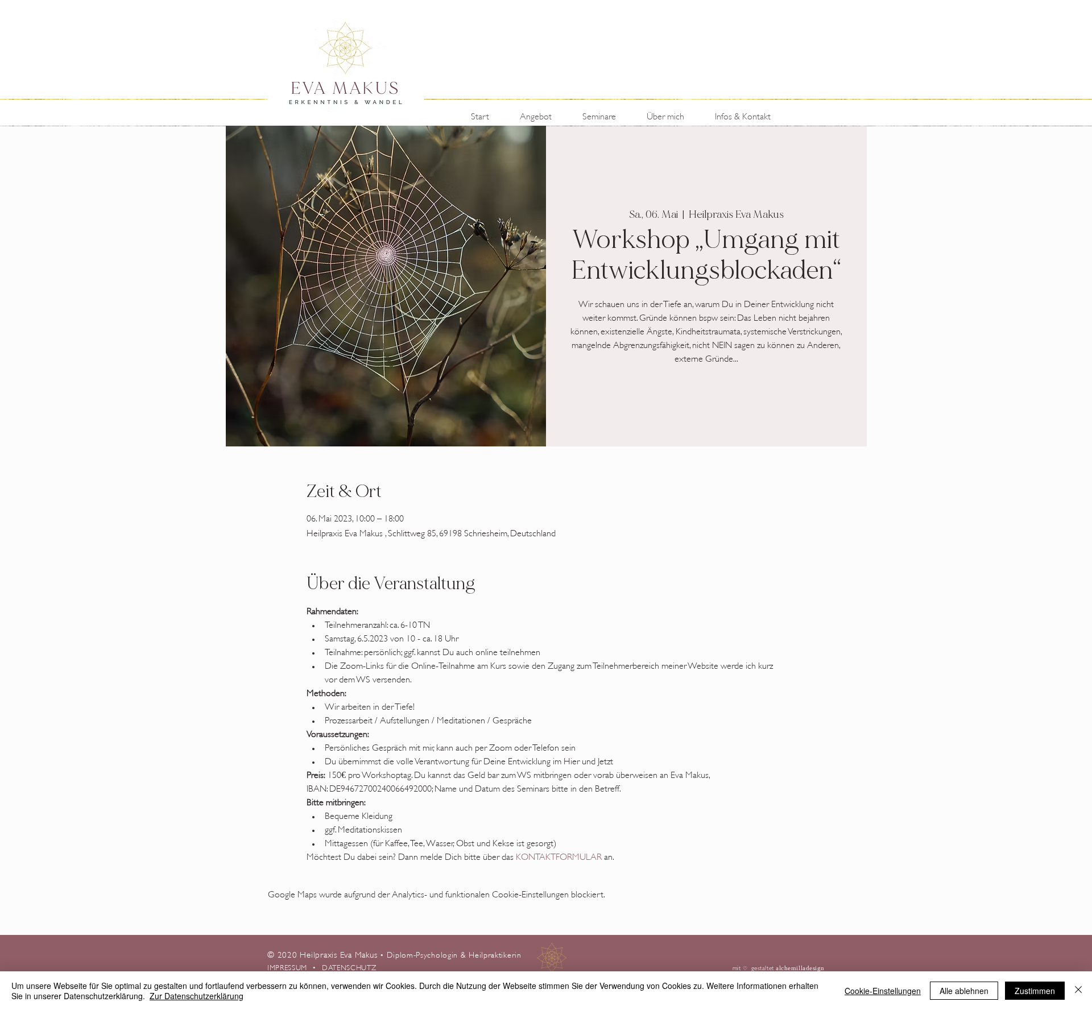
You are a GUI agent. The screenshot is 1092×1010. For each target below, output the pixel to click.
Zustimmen (1035, 990)
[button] (542, 115)
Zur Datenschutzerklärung (196, 995)
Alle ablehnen (964, 990)
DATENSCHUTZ (349, 966)
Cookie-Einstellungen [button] (883, 990)
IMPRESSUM (289, 966)
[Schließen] (1078, 990)
